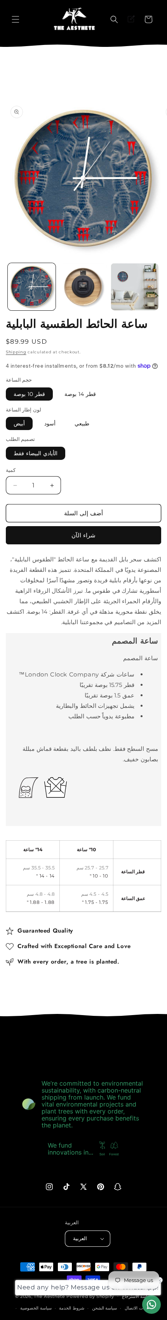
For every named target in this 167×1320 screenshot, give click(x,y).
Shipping (16, 352)
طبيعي (82, 423)
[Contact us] (151, 1304)
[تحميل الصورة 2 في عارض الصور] (83, 287)
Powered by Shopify (90, 1296)
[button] (15, 19)
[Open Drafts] (131, 19)
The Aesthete (49, 1296)
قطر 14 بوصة (80, 394)
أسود (50, 423)
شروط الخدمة (71, 1308)
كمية (11, 470)
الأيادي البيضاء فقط (35, 453)
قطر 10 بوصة (29, 394)
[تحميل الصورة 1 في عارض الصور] (32, 287)
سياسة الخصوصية (36, 1308)
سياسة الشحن (104, 1308)
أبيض (19, 423)
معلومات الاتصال (140, 1308)
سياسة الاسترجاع (137, 1296)
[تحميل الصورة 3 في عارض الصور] (134, 287)
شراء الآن (83, 535)
